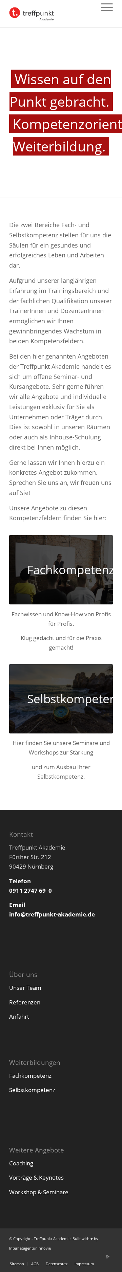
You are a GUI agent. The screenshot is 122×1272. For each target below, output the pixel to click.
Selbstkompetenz (32, 1090)
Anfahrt (19, 1016)
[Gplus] (108, 1257)
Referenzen (24, 1002)
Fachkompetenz (30, 1075)
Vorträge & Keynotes (36, 1177)
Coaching (21, 1163)
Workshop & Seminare (38, 1192)
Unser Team (25, 988)
